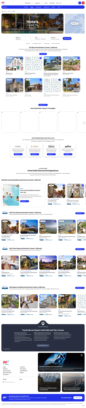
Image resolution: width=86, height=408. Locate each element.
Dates (36, 37)
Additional (53, 37)
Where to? (18, 37)
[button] (8, 307)
